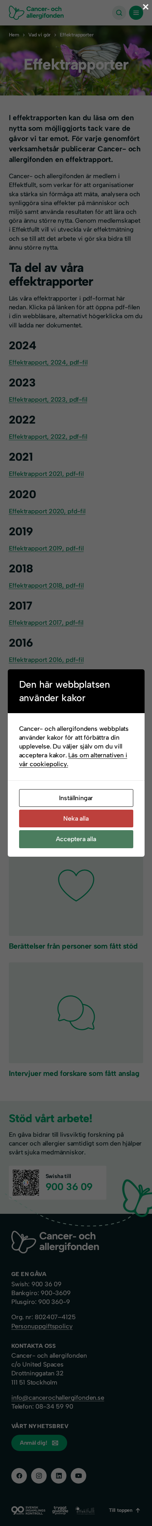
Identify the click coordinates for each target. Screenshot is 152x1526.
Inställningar (76, 798)
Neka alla (75, 818)
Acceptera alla (76, 839)
